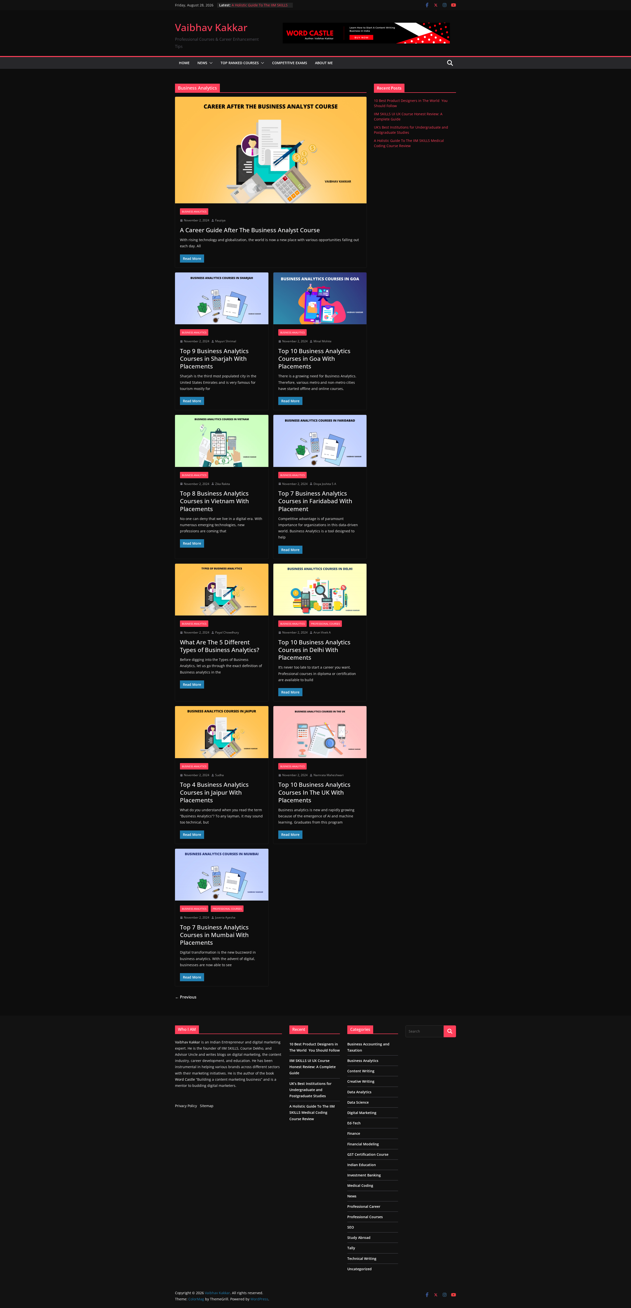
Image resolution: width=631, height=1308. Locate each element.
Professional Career (363, 1206)
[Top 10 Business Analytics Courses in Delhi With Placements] (320, 590)
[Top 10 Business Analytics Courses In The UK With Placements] (320, 732)
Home (184, 62)
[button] (210, 62)
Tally (351, 1248)
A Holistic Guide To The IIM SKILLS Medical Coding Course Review (260, 7)
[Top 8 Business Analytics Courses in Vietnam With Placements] (221, 441)
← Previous (185, 997)
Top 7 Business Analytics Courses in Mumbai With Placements (214, 934)
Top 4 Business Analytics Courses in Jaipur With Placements (214, 792)
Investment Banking (364, 1175)
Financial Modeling (363, 1144)
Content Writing (360, 1071)
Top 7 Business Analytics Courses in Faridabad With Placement (315, 501)
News (202, 62)
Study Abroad (358, 1237)
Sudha (219, 775)
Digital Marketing (361, 1112)
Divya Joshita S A (325, 484)
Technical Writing (361, 1258)
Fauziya (220, 220)
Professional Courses (325, 623)
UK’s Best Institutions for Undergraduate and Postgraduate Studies (310, 1089)
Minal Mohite (323, 341)
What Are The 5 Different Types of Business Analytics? (219, 646)
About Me (324, 62)
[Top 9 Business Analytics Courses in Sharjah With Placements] (221, 298)
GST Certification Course (367, 1154)
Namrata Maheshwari (329, 775)
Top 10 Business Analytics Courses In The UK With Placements (314, 792)
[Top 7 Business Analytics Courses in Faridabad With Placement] (320, 441)
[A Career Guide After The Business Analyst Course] (271, 150)
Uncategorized (359, 1269)
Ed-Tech (354, 1123)
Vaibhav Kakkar (211, 27)
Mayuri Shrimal (225, 341)
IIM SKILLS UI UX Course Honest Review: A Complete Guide (312, 1066)
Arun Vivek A (322, 632)
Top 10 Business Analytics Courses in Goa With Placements (314, 358)
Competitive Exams (289, 62)
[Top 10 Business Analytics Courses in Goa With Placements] (320, 298)
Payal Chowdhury (227, 632)
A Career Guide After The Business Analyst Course (250, 230)
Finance (353, 1133)
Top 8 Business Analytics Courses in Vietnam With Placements (214, 501)
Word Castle (185, 1079)
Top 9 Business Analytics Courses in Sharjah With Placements (214, 358)
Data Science (358, 1102)
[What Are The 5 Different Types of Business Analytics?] (221, 590)
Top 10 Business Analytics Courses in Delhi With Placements (314, 649)
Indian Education (361, 1164)
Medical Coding (360, 1185)
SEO (350, 1227)
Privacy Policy (186, 1105)
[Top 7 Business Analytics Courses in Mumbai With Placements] (221, 875)
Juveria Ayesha (225, 917)
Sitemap (206, 1105)
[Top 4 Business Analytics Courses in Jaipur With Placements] (221, 732)
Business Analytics (194, 211)
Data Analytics (359, 1092)
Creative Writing (360, 1081)
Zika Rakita (222, 484)
